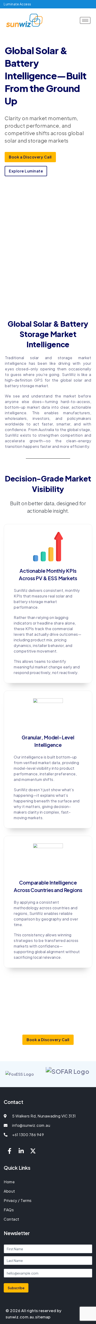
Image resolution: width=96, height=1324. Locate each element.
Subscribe (16, 1288)
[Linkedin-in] (21, 1151)
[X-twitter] (33, 1151)
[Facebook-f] (9, 1151)
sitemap (43, 1316)
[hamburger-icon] (85, 20)
